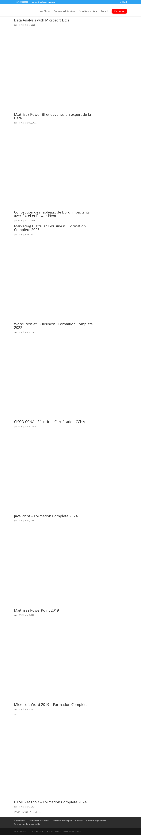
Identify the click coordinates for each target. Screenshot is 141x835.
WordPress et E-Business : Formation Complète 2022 (53, 325)
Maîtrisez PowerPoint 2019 (36, 610)
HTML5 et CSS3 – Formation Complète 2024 (50, 801)
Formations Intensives (64, 11)
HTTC (20, 25)
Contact (104, 11)
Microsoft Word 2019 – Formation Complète (51, 704)
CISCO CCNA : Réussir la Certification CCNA (49, 421)
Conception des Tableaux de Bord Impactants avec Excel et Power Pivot (52, 214)
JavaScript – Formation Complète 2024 (46, 515)
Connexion (119, 11)
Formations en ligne (87, 11)
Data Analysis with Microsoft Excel (42, 20)
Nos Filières (45, 11)
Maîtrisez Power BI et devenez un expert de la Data (52, 116)
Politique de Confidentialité (27, 824)
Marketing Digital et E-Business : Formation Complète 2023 (50, 228)
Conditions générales (96, 820)
